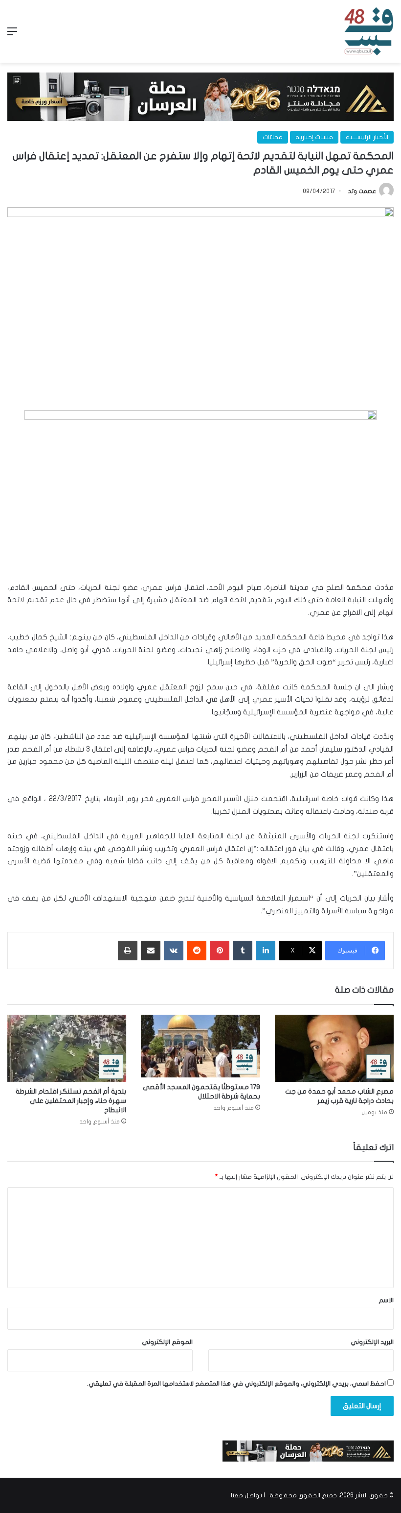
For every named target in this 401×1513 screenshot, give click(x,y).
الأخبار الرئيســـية (367, 137)
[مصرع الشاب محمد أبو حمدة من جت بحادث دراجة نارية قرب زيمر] (334, 1048)
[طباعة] (127, 950)
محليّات (273, 137)
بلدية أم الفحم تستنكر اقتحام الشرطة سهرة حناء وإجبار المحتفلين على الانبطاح (71, 1101)
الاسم (386, 1300)
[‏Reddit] (196, 950)
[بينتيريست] (219, 950)
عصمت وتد (362, 191)
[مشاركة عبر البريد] (150, 950)
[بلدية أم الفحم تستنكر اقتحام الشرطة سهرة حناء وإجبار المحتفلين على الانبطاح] (66, 1048)
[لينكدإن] (265, 950)
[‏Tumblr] (242, 950)
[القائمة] (12, 35)
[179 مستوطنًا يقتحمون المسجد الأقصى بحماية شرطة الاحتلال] (200, 1046)
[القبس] (369, 31)
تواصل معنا (246, 1495)
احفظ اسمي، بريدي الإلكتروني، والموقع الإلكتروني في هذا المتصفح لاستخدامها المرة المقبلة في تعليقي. (236, 1383)
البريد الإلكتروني (372, 1342)
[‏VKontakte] (173, 950)
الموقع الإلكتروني (167, 1342)
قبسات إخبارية (314, 137)
